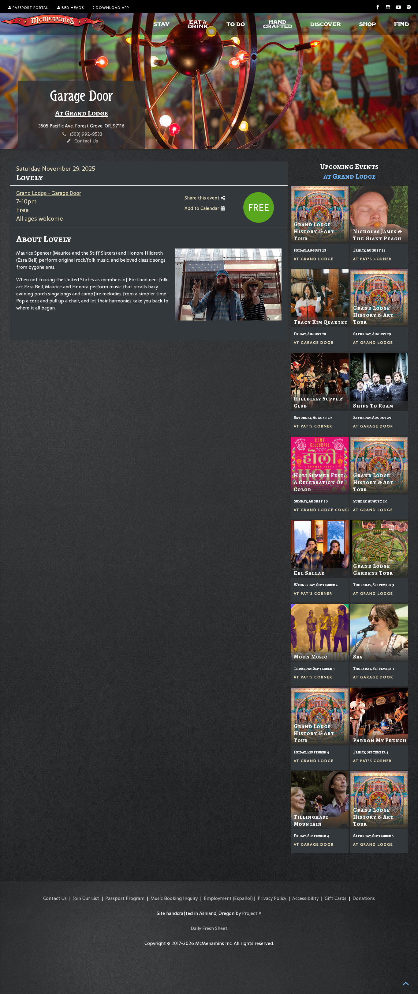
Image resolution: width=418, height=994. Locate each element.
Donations (364, 898)
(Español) (243, 898)
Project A (252, 913)
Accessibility (305, 898)
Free (258, 207)
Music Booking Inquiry (174, 898)
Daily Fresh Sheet (209, 928)
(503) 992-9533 (86, 134)
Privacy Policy (272, 898)
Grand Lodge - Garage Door (48, 193)
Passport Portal (29, 8)
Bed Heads (72, 8)
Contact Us (86, 141)
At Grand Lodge (81, 113)
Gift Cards (335, 898)
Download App (112, 8)
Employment (218, 898)
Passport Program (124, 898)
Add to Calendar (202, 208)
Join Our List (86, 898)
